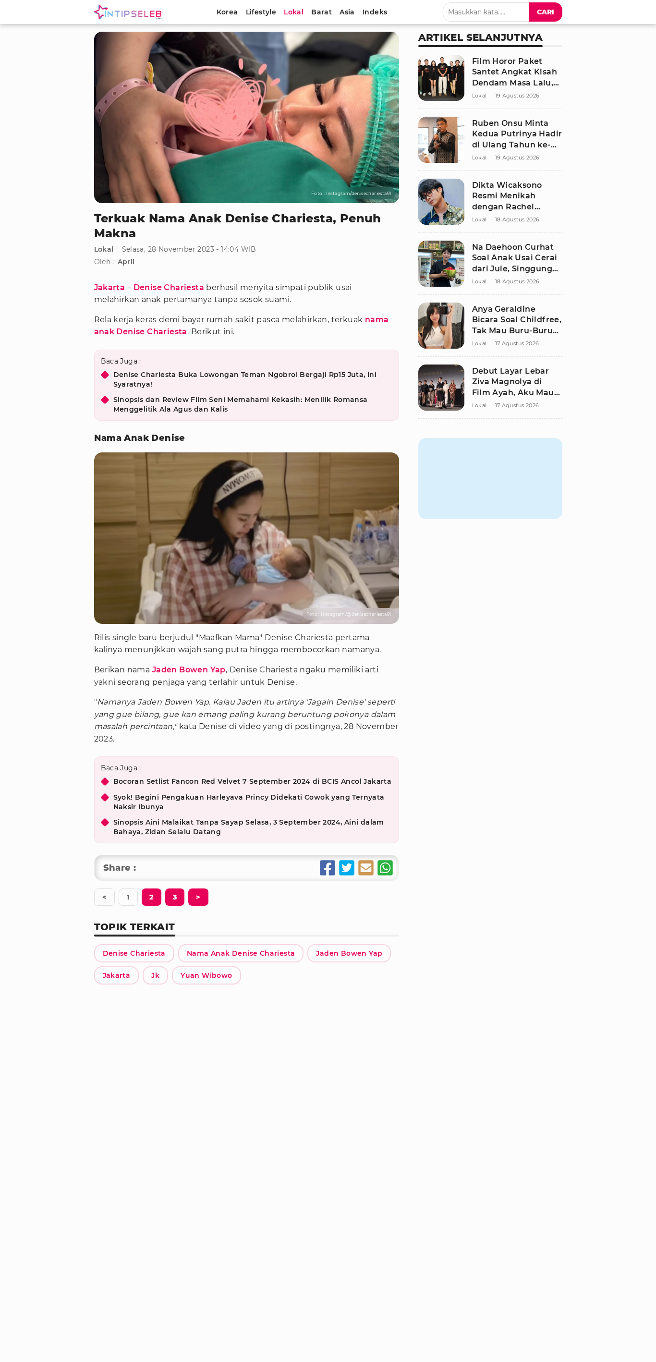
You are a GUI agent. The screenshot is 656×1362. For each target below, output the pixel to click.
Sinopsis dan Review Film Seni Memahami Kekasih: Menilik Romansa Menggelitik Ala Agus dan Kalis (240, 404)
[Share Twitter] (346, 867)
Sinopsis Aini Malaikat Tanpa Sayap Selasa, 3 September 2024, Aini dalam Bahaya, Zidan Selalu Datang (248, 827)
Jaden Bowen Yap (189, 669)
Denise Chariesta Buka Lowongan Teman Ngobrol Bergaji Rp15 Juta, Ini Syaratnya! (245, 379)
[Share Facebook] (327, 867)
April (126, 261)
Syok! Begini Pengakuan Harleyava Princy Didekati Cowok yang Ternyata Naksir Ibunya (249, 802)
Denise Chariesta (169, 287)
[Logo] (129, 12)
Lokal (104, 249)
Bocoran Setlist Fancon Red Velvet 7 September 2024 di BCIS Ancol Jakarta (252, 781)
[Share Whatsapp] (385, 867)
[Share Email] (366, 867)
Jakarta (109, 287)
